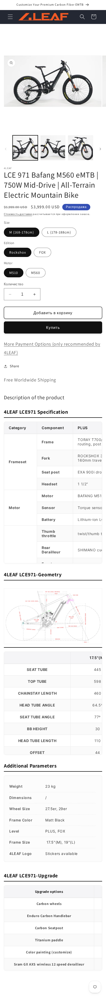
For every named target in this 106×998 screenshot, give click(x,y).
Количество (13, 284)
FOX (42, 252)
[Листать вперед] (100, 149)
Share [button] (14, 366)
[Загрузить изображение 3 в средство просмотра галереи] (80, 148)
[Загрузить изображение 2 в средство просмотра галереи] (53, 148)
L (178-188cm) (59, 232)
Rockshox (17, 252)
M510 (13, 272)
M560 (35, 272)
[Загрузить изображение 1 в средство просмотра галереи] (25, 148)
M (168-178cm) (21, 232)
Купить (53, 327)
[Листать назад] (5, 149)
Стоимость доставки (18, 214)
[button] (10, 16)
